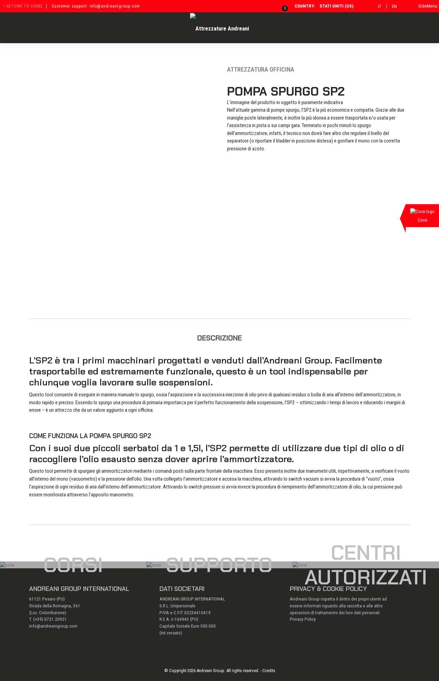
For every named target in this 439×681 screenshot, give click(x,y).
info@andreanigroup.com (53, 626)
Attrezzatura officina (260, 69)
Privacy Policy (303, 619)
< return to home (23, 6)
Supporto (219, 565)
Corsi (73, 565)
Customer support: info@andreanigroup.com (96, 6)
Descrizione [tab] (219, 338)
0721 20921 (55, 619)
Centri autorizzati (366, 565)
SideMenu (427, 6)
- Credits (267, 670)
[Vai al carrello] (281, 6)
